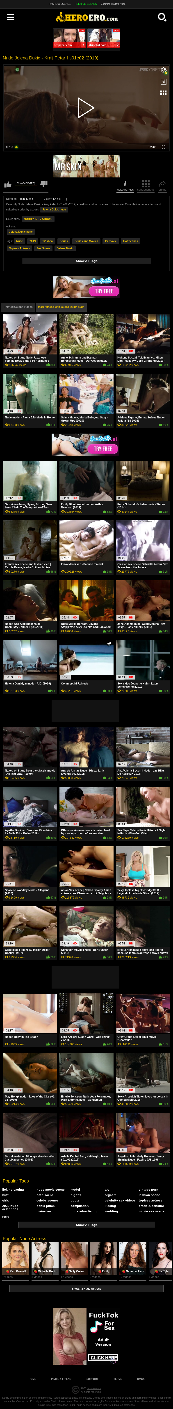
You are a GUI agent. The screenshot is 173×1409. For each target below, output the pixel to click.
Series (64, 241)
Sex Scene (43, 248)
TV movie (111, 241)
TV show (47, 241)
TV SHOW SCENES (59, 3)
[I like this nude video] (7, 186)
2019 (33, 241)
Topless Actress (19, 248)
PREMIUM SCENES (86, 3)
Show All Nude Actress (86, 1288)
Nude (19, 241)
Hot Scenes (130, 241)
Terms (118, 1379)
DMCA (141, 1379)
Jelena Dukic (65, 248)
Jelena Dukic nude (54, 209)
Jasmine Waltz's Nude (113, 3)
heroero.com (94, 1388)
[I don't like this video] (43, 186)
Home (32, 1379)
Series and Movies (86, 241)
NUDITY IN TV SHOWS (38, 219)
